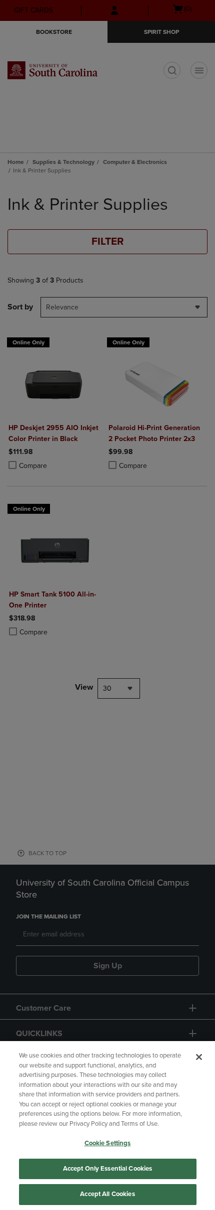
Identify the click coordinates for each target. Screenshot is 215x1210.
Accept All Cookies (107, 1194)
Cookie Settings (107, 1143)
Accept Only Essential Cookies (107, 1169)
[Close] (199, 1057)
